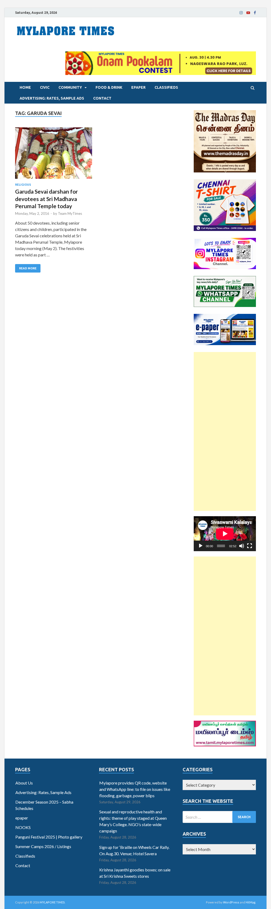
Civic (44, 87)
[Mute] (241, 546)
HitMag (250, 902)
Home (25, 87)
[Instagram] (241, 12)
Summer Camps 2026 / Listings (43, 846)
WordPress (231, 902)
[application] (225, 533)
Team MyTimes (70, 213)
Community (70, 87)
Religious (23, 184)
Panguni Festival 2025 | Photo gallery (48, 836)
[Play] (200, 546)
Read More (28, 268)
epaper (138, 87)
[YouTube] (248, 12)
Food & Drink (109, 87)
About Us (24, 782)
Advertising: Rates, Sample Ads (52, 98)
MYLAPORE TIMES (52, 902)
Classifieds (166, 87)
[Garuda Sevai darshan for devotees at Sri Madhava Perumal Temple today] (53, 155)
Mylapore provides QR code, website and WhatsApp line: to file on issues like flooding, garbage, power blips (134, 789)
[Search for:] (219, 817)
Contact (102, 98)
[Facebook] (254, 12)
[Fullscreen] (249, 546)
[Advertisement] (225, 431)
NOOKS (23, 827)
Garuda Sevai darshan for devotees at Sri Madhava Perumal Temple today (46, 198)
